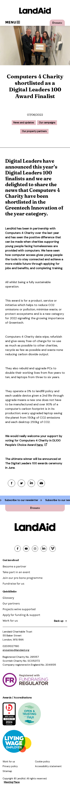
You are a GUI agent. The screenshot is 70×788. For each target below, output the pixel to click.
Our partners (11, 603)
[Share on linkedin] (44, 549)
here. (40, 445)
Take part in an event (16, 572)
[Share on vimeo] (52, 549)
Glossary (8, 598)
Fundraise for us (13, 583)
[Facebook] (11, 483)
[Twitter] (21, 483)
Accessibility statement (48, 766)
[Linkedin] (31, 483)
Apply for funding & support (21, 615)
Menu (10, 22)
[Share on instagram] (35, 549)
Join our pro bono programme (22, 578)
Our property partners (34, 131)
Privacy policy (10, 766)
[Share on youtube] (26, 549)
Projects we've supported (19, 609)
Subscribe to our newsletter (23, 500)
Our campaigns (47, 122)
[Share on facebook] (17, 549)
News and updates (23, 122)
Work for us (10, 620)
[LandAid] (35, 11)
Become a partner (14, 566)
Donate (57, 22)
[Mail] (41, 483)
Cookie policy (42, 761)
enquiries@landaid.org (16, 650)
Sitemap (7, 771)
